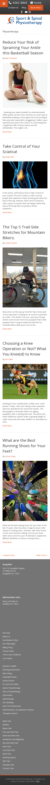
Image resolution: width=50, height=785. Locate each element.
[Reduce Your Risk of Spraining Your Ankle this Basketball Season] (25, 85)
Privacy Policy (8, 651)
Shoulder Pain (8, 765)
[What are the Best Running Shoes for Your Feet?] (25, 490)
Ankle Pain (7, 721)
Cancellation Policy (10, 640)
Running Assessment (11, 669)
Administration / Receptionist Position (18, 710)
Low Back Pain (9, 750)
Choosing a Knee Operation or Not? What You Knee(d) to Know (24, 349)
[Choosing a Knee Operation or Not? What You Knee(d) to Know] (25, 381)
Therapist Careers (10, 713)
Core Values (7, 658)
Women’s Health (9, 666)
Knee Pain (7, 746)
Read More (7, 132)
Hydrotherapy (8, 699)
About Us (6, 636)
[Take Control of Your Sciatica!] (25, 175)
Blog (24, 7)
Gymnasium (7, 695)
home (37, 2)
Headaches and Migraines (13, 739)
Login (37, 781)
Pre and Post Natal (10, 684)
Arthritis (6, 724)
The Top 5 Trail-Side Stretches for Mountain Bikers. (24, 232)
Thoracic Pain (8, 768)
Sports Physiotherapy (11, 688)
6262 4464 (20, 2)
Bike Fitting (7, 673)
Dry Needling (8, 702)
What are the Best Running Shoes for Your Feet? (24, 446)
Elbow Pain (7, 728)
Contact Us (13, 7)
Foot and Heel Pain (10, 732)
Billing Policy (8, 647)
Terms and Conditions (12, 654)
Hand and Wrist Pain (11, 735)
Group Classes (8, 680)
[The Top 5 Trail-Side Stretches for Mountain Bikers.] (25, 277)
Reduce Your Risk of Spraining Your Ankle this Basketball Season (23, 47)
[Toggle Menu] (4, 3)
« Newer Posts (9, 555)
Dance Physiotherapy (11, 691)
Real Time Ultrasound (12, 706)
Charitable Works (10, 677)
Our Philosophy (9, 643)
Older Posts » (41, 555)
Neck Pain (7, 754)
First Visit (6, 633)
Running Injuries (9, 757)
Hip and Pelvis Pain (10, 743)
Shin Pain (6, 761)
